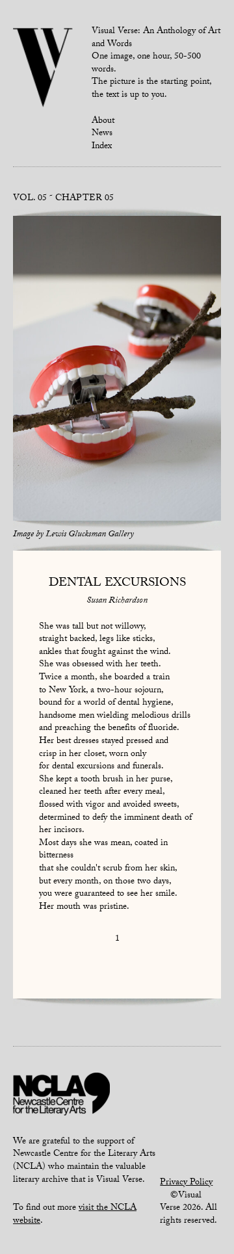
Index (102, 147)
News (102, 134)
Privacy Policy (186, 1183)
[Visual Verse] (43, 69)
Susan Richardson (117, 601)
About (103, 121)
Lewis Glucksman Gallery (90, 535)
